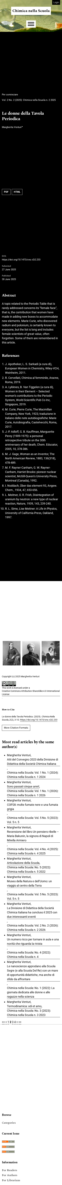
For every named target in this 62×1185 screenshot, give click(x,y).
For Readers (9, 1170)
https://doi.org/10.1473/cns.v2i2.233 (21, 259)
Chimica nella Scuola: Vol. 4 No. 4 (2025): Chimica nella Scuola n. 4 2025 (32, 851)
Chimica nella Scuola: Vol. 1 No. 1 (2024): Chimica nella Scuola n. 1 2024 (32, 775)
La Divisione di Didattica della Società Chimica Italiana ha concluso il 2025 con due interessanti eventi (32, 912)
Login (56, 2)
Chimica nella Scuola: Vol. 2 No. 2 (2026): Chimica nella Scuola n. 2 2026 (32, 927)
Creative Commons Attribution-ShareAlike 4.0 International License (31, 692)
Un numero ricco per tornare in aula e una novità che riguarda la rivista (33, 941)
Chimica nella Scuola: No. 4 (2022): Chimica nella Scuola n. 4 (29, 954)
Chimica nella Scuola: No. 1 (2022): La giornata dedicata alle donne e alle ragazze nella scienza (31, 992)
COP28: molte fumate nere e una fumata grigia (32, 807)
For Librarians (11, 1180)
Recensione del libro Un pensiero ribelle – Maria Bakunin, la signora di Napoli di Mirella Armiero (33, 836)
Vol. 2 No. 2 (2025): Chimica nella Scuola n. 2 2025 (29, 100)
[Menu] (31, 24)
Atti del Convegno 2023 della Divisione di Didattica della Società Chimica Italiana (32, 761)
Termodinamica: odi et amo (24, 1006)
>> (19, 1022)
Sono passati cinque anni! (23, 786)
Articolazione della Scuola (23, 863)
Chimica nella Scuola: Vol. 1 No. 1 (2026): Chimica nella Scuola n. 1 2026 (32, 793)
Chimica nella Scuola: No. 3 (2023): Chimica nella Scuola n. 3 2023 (29, 1013)
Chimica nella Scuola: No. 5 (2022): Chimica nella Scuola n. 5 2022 (29, 869)
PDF (6, 191)
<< (3, 1022)
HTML (17, 191)
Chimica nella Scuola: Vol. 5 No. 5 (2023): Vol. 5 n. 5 (32, 820)
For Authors (9, 1175)
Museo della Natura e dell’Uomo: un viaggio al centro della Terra (29, 883)
